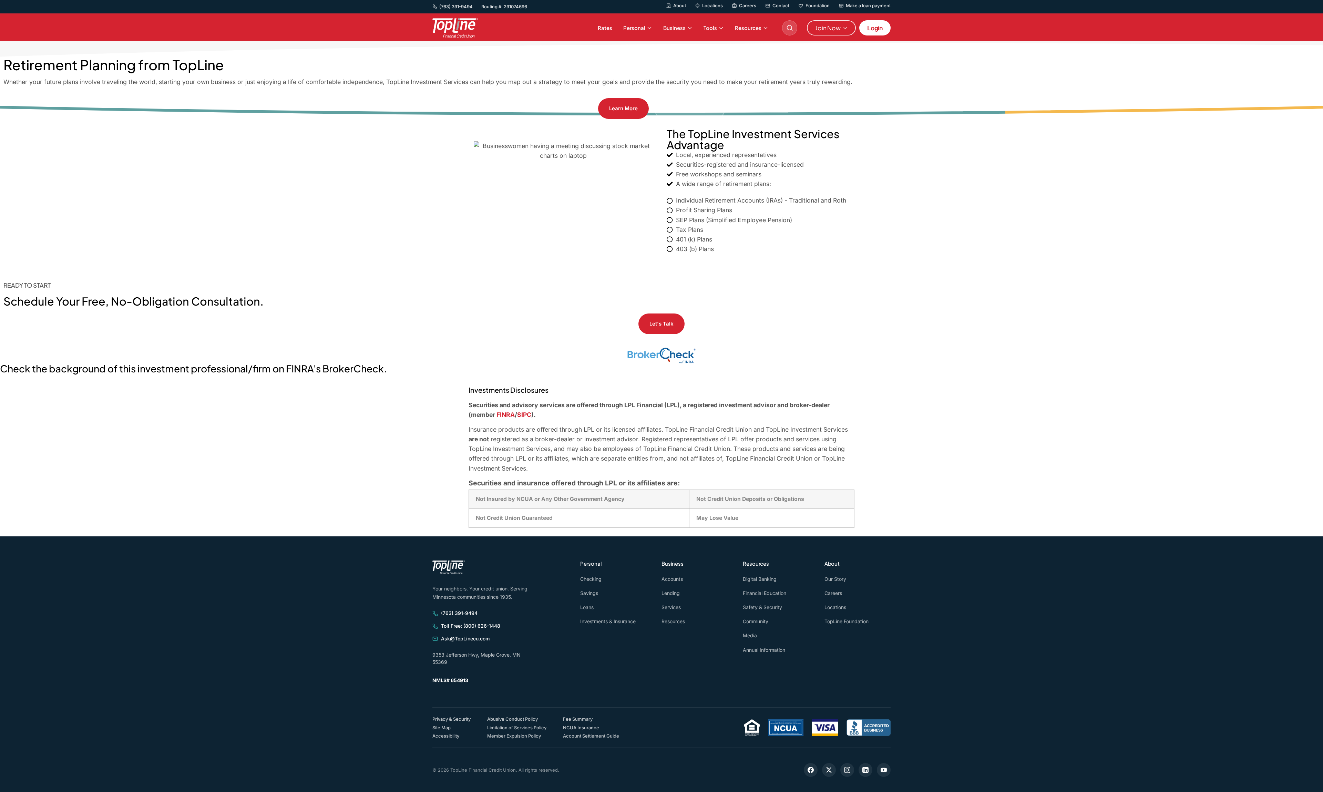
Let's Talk (661, 323)
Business (674, 27)
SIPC (524, 414)
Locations (712, 5)
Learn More (623, 108)
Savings (589, 593)
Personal (634, 27)
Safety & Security (762, 607)
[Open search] (789, 27)
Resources (748, 27)
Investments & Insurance (608, 621)
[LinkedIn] (865, 770)
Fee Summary (578, 719)
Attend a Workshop (690, 108)
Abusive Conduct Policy (512, 719)
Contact (780, 5)
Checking (591, 579)
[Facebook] (811, 770)
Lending (671, 593)
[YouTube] (884, 770)
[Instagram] (847, 770)
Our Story (835, 579)
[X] (829, 770)
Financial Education (764, 593)
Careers (747, 5)
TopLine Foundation (846, 621)
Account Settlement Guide (591, 736)
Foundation (818, 5)
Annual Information (764, 650)
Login (875, 28)
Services (671, 607)
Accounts (672, 579)
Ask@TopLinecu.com (465, 638)
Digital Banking (760, 579)
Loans (587, 607)
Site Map (441, 727)
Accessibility (445, 736)
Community (755, 621)
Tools (710, 27)
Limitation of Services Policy (516, 727)
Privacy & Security (451, 719)
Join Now (828, 28)
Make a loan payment (868, 5)
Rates (605, 27)
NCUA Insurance (581, 727)
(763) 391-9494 (459, 613)
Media (750, 635)
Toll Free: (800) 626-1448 (470, 626)
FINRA (505, 414)
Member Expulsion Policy (514, 736)
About (679, 5)
